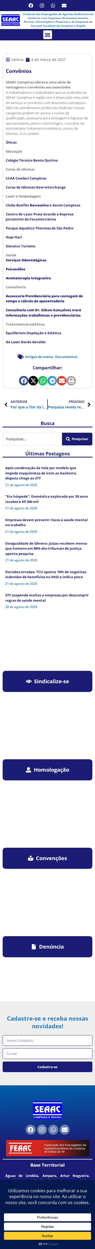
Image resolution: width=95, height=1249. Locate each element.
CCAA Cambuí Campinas (26, 178)
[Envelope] (64, 5)
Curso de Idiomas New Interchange (36, 187)
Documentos (66, 356)
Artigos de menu (39, 356)
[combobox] (32, 439)
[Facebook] (30, 5)
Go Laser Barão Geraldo (26, 342)
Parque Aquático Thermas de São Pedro (39, 228)
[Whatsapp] (53, 5)
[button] (47, 34)
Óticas (11, 142)
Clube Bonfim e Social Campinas (43, 205)
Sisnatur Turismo (20, 246)
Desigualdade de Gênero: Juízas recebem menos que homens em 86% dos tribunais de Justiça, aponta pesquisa (46, 548)
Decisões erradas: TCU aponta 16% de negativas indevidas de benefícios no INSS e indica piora (45, 574)
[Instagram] (41, 5)
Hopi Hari (14, 237)
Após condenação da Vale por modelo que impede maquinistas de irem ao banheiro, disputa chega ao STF (41, 472)
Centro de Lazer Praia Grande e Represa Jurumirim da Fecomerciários (40, 217)
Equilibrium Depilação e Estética (33, 333)
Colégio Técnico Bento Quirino (32, 160)
